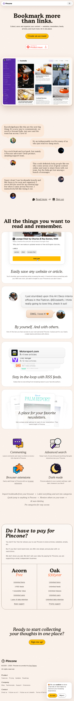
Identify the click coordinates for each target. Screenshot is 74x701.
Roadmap (25, 678)
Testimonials (10, 685)
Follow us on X (13, 692)
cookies (58, 685)
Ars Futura (32, 666)
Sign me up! (37, 642)
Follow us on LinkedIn (27, 692)
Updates (18, 678)
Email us (4, 692)
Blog (3, 685)
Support (18, 685)
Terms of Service (42, 692)
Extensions (26, 685)
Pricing (11, 678)
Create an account (37, 36)
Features (4, 678)
